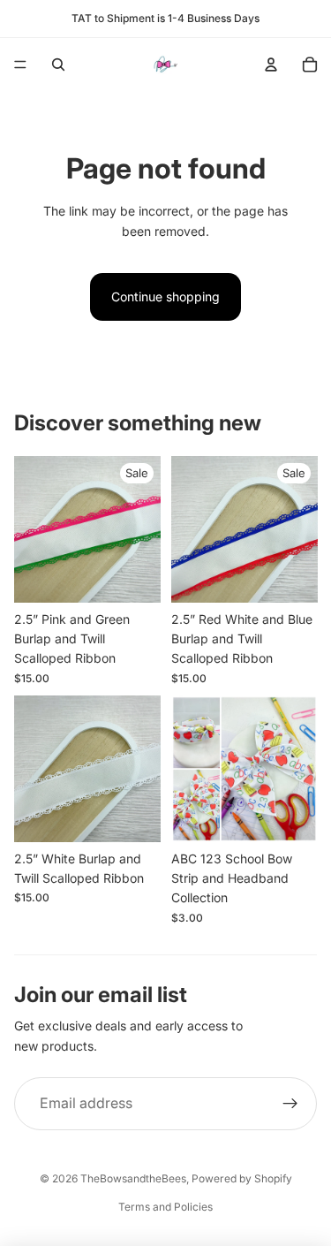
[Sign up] (290, 1103)
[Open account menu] (271, 64)
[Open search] (58, 64)
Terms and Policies (165, 1206)
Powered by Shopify (242, 1178)
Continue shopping (165, 296)
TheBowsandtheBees (133, 1178)
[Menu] (20, 64)
